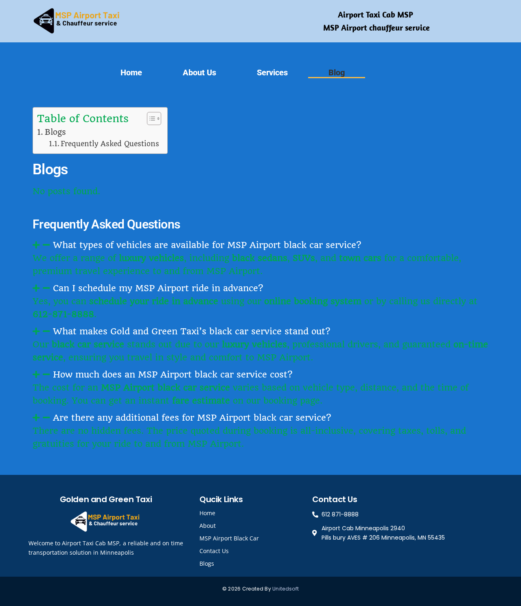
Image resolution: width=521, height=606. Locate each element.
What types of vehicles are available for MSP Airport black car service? (207, 245)
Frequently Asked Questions (110, 144)
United (280, 588)
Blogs (55, 132)
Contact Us (214, 551)
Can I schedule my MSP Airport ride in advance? (158, 288)
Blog (336, 72)
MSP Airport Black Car (229, 538)
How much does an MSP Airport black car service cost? (172, 374)
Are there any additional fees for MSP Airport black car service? (192, 418)
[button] (260, 245)
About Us (199, 72)
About (207, 525)
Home (131, 72)
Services (272, 72)
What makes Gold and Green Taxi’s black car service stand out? (191, 331)
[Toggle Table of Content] (150, 118)
